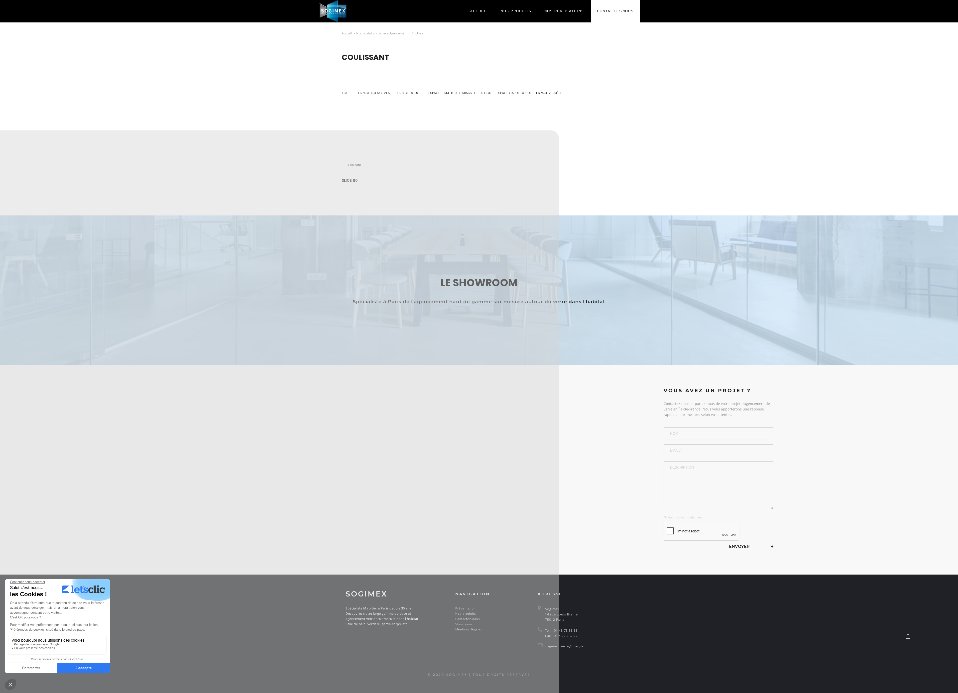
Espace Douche (410, 93)
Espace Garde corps (513, 93)
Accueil (479, 11)
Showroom (463, 624)
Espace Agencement (375, 93)
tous (346, 93)
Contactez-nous (615, 11)
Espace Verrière (549, 93)
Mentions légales (468, 629)
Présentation (465, 608)
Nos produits (516, 11)
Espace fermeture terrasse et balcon (459, 93)
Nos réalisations (564, 11)
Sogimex (366, 594)
